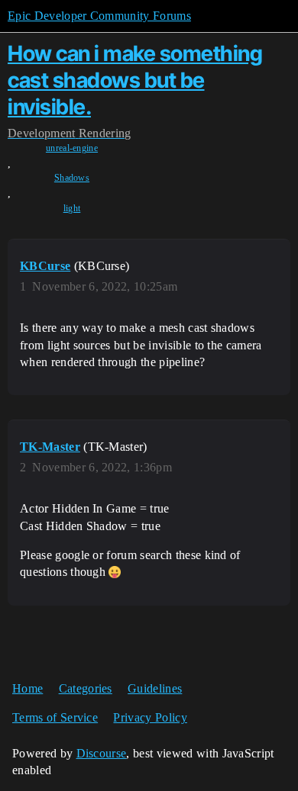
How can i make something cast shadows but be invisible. (135, 80)
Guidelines (155, 688)
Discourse (101, 753)
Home (27, 688)
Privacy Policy (149, 717)
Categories (85, 688)
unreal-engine (72, 148)
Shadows (71, 177)
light (72, 208)
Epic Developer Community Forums (99, 15)
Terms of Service (55, 717)
